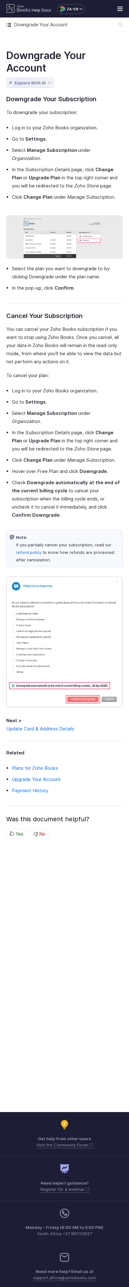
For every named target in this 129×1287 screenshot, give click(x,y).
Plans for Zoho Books (35, 768)
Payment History (30, 790)
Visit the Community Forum (63, 1144)
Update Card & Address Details (40, 729)
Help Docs (41, 10)
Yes (18, 834)
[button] (68, 9)
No (41, 834)
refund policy (28, 552)
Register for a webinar (63, 1189)
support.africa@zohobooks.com (64, 1277)
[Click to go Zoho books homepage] (18, 9)
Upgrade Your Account (36, 779)
